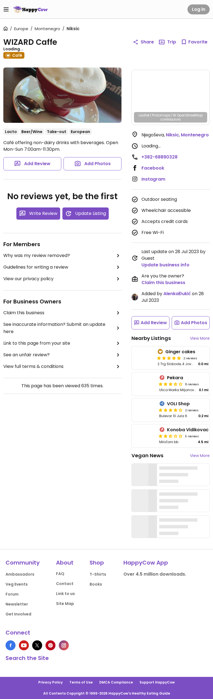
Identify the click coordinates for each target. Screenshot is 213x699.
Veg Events (17, 584)
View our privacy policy (28, 279)
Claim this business (23, 313)
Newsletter (17, 604)
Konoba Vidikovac (188, 430)
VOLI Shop (178, 404)
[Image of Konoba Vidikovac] (144, 436)
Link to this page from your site (36, 343)
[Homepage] (30, 9)
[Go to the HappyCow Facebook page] (11, 645)
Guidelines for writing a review (35, 267)
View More (200, 338)
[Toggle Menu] (6, 9)
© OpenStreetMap (188, 115)
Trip (171, 42)
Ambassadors (20, 574)
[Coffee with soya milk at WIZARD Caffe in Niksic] (62, 95)
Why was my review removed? (36, 255)
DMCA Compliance (116, 682)
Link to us (65, 593)
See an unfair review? (26, 355)
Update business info (165, 265)
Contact (64, 583)
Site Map (65, 603)
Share (147, 42)
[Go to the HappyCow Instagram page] (64, 645)
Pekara (175, 378)
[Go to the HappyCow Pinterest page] (50, 645)
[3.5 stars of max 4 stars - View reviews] (170, 383)
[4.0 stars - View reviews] (170, 409)
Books (96, 584)
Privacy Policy (50, 682)
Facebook (152, 168)
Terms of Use (81, 682)
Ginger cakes (180, 352)
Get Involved (18, 614)
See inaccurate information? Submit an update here (54, 328)
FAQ (60, 573)
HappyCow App (145, 563)
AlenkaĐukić (177, 293)
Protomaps (161, 115)
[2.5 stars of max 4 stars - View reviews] (170, 435)
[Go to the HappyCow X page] (37, 645)
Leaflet (144, 115)
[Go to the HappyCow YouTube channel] (24, 645)
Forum (12, 594)
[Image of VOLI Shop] (144, 410)
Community (23, 563)
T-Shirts (98, 574)
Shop (97, 563)
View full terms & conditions (33, 366)
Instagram (153, 179)
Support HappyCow (157, 682)
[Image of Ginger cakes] (143, 358)
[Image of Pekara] (144, 384)
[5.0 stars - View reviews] (168, 357)
